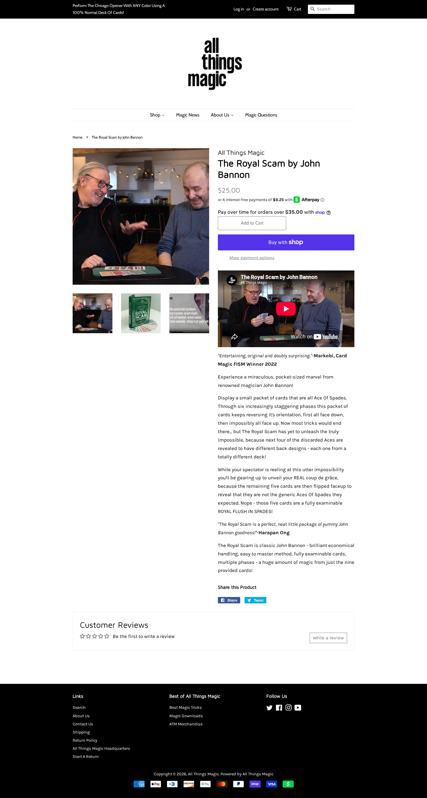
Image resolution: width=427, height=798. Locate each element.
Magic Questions (261, 115)
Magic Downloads (186, 715)
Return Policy (85, 740)
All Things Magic (203, 774)
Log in (239, 9)
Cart (297, 9)
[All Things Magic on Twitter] (269, 708)
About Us (221, 115)
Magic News (188, 115)
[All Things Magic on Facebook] (279, 708)
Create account (266, 9)
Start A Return (86, 756)
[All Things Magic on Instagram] (288, 708)
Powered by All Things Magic (246, 774)
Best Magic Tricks (185, 707)
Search (79, 707)
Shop (156, 115)
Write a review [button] (328, 638)
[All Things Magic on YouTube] (298, 708)
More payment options (251, 257)
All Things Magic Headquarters (101, 748)
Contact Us (83, 724)
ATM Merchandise (185, 724)
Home (77, 137)
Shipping (81, 732)
